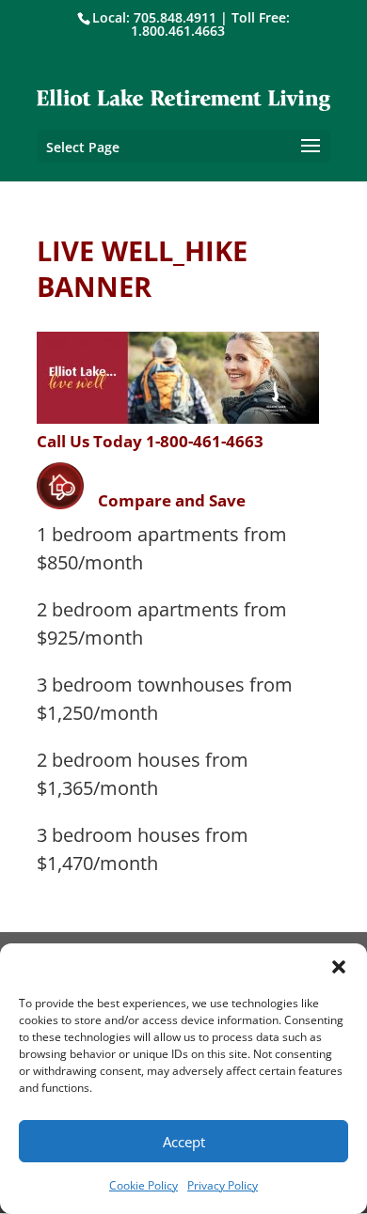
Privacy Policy (222, 1185)
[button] (338, 966)
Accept (184, 1141)
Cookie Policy (143, 1185)
